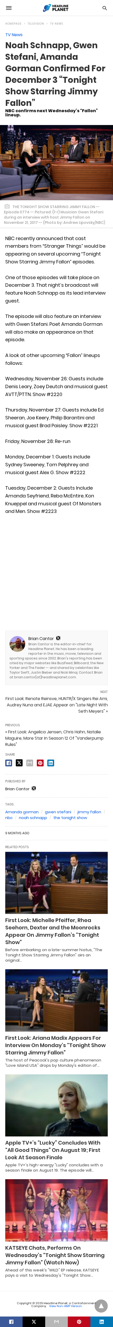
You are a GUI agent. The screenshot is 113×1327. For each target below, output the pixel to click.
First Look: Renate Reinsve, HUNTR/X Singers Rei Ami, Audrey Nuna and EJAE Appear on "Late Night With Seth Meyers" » (57, 705)
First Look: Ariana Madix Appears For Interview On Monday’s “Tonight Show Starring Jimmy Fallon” (55, 1045)
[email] (56, 1322)
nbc (9, 817)
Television (36, 24)
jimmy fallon (89, 812)
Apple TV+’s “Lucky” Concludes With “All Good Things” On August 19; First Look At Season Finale (52, 1150)
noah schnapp (33, 817)
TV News (56, 24)
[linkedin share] (50, 763)
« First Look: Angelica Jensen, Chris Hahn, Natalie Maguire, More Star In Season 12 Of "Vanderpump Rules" (54, 738)
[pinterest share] (40, 763)
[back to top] (101, 1306)
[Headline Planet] (56, 8)
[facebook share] (8, 763)
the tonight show (70, 817)
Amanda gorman (22, 812)
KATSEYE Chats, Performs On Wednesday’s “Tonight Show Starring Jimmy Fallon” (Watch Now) (55, 1255)
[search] (105, 8)
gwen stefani (58, 812)
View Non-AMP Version (65, 1306)
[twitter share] (19, 762)
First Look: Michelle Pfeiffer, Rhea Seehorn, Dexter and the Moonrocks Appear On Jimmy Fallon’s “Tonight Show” (52, 931)
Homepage (13, 24)
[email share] (29, 763)
